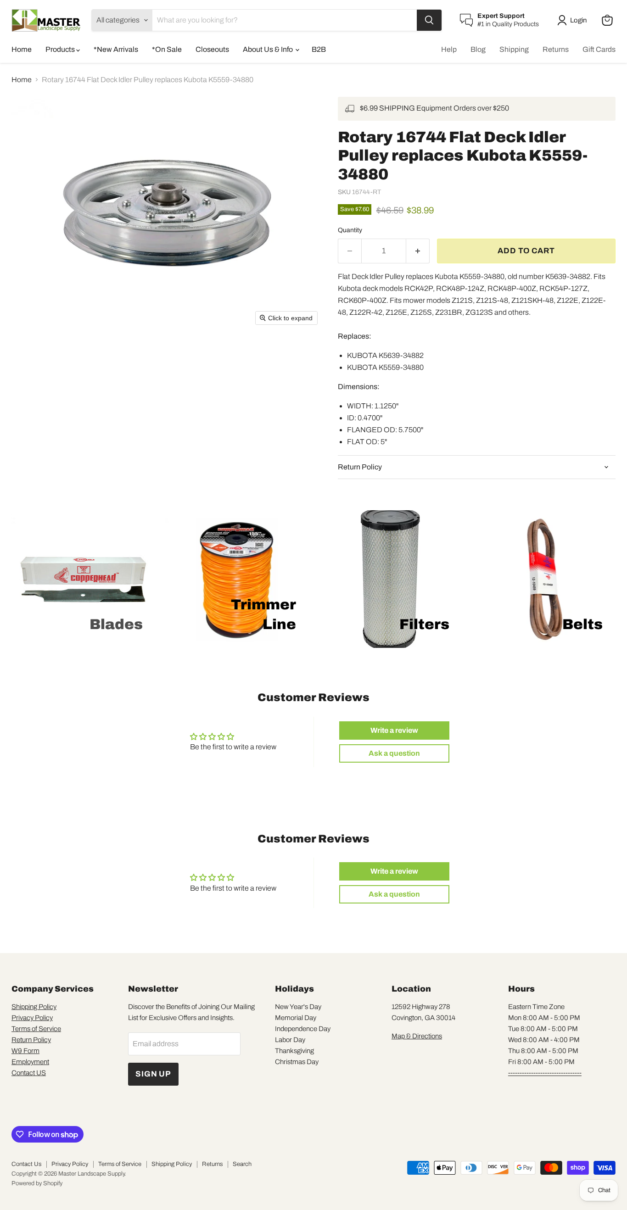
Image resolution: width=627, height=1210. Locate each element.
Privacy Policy (32, 1017)
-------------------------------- (545, 1072)
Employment (30, 1061)
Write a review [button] (394, 730)
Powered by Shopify (36, 1183)
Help (449, 49)
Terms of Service (36, 1028)
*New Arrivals (116, 49)
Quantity (350, 230)
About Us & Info (268, 49)
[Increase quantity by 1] (418, 251)
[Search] (429, 20)
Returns (556, 49)
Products (60, 49)
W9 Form (25, 1050)
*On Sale (167, 49)
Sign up (153, 1074)
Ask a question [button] (394, 753)
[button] (573, 20)
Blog (478, 49)
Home (21, 49)
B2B (319, 49)
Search (242, 1164)
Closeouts (212, 49)
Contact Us (26, 1164)
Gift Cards (599, 49)
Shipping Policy (33, 1006)
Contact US (28, 1072)
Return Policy (31, 1039)
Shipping (514, 49)
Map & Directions (417, 1036)
